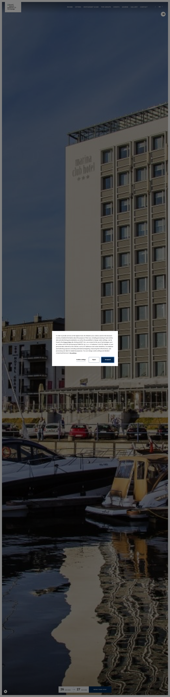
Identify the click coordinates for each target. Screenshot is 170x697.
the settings (73, 353)
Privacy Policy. (67, 342)
